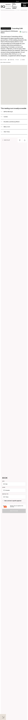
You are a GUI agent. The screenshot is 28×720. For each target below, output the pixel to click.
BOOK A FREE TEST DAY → (7, 5)
